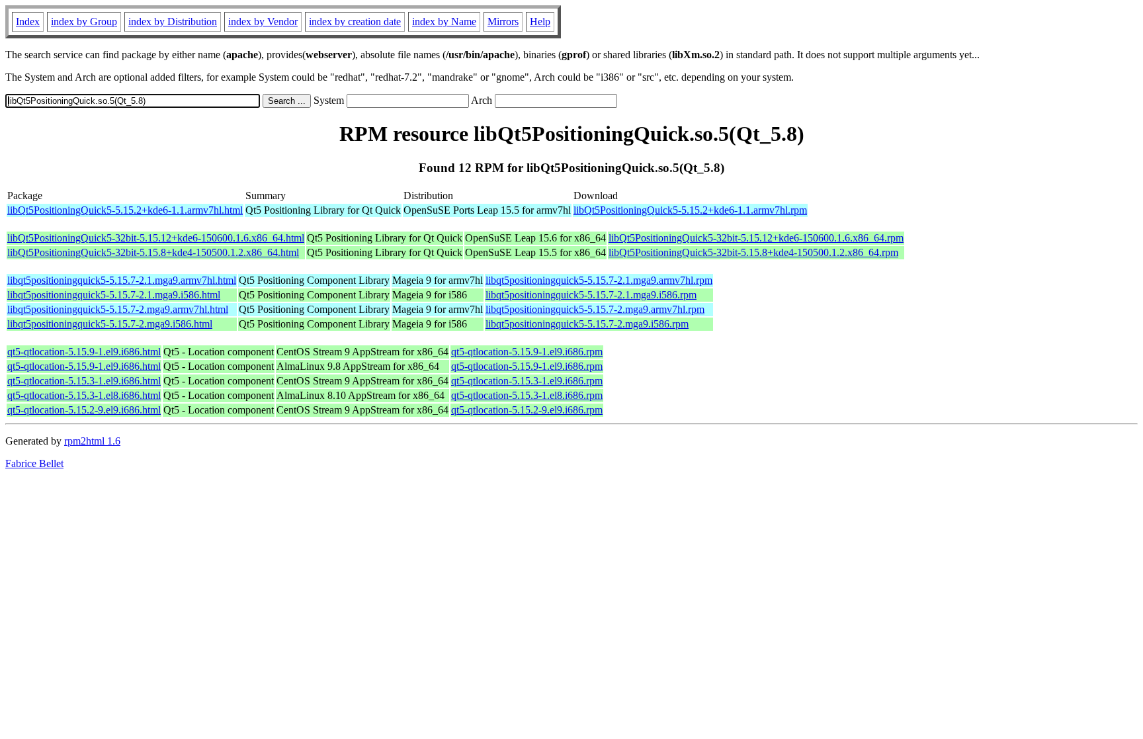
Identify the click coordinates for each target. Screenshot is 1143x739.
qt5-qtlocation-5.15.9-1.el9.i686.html (84, 351)
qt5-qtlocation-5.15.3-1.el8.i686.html (84, 395)
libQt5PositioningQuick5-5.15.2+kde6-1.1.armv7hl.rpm (690, 210)
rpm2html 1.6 (92, 441)
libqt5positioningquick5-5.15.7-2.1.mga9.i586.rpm (591, 294)
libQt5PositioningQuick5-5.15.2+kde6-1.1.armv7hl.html (125, 210)
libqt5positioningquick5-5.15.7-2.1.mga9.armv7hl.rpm (599, 280)
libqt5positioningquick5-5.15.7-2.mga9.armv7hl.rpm (595, 309)
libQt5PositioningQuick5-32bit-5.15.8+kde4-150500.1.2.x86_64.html (153, 252)
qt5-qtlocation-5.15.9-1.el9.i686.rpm (527, 351)
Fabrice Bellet (34, 463)
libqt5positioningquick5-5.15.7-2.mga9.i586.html (109, 323)
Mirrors (503, 21)
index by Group (84, 21)
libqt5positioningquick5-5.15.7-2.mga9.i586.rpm (587, 323)
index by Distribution (172, 21)
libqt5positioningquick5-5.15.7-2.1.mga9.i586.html (113, 294)
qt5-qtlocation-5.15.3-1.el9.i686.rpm (527, 380)
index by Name (444, 21)
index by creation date (355, 21)
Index (28, 21)
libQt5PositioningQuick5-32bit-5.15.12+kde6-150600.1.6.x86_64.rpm (756, 237)
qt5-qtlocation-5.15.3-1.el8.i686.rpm (527, 395)
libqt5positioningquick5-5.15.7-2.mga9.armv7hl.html (117, 309)
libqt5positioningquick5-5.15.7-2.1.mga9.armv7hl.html (121, 280)
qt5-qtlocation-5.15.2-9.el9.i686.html (84, 409)
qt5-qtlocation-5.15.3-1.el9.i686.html (84, 380)
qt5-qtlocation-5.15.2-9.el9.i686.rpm (527, 409)
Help (540, 21)
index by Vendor (263, 21)
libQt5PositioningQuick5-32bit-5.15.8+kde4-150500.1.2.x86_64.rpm (753, 252)
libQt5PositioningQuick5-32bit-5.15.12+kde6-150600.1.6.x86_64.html (155, 237)
